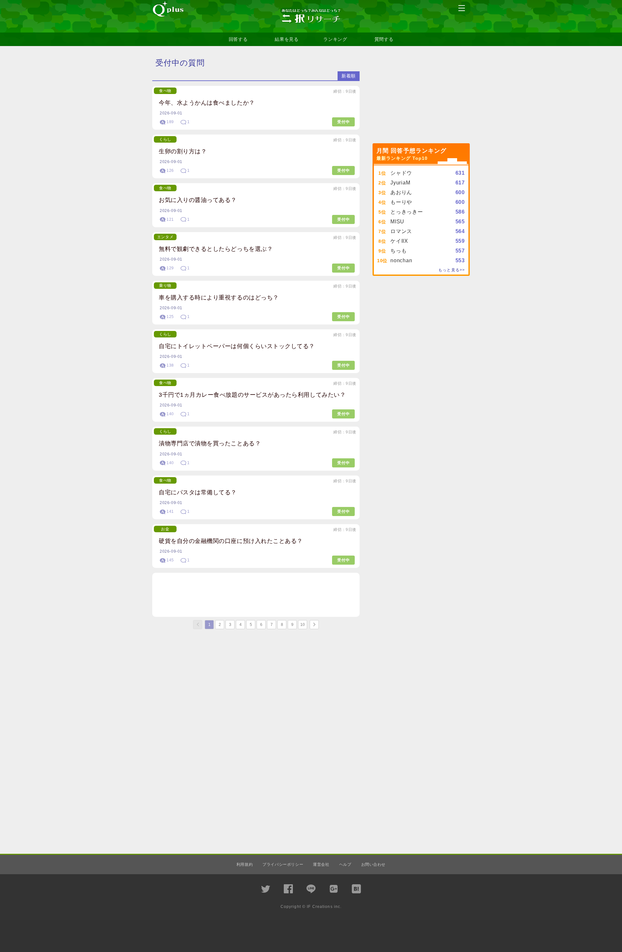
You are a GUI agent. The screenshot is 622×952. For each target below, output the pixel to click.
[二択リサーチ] (311, 16)
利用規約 (244, 864)
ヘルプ (345, 864)
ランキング (335, 39)
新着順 (348, 75)
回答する (238, 39)
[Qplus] (168, 9)
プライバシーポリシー (282, 864)
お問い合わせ (373, 864)
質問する (384, 39)
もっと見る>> (451, 270)
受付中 (343, 122)
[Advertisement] (256, 595)
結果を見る (287, 39)
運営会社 (321, 864)
